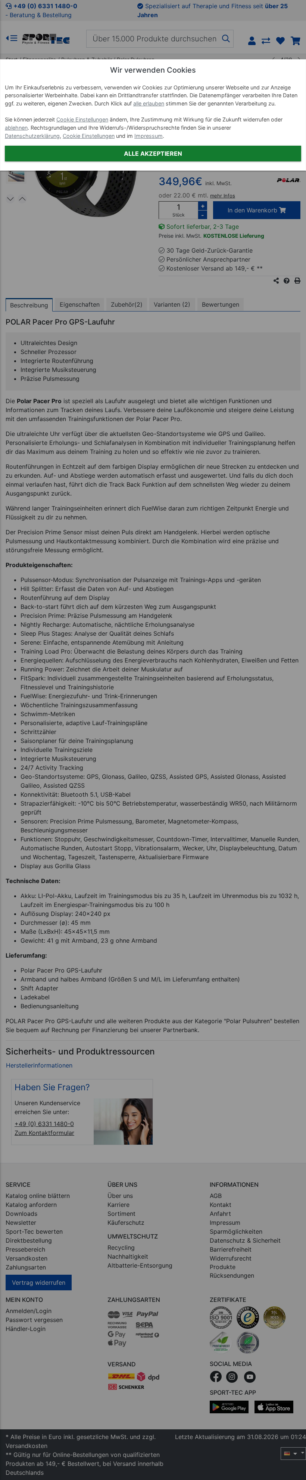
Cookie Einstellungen (82, 119)
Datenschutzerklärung (32, 136)
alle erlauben (148, 103)
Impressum (148, 136)
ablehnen (16, 127)
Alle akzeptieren (153, 153)
